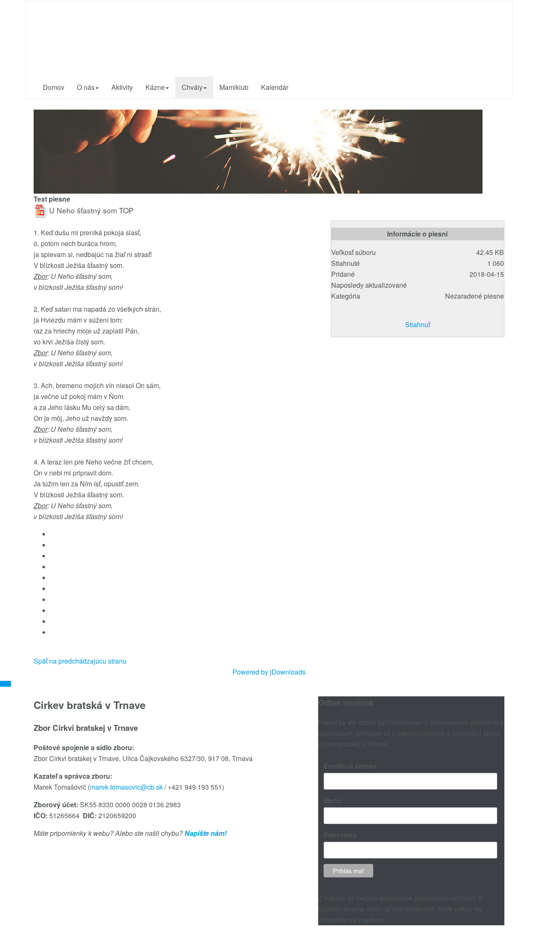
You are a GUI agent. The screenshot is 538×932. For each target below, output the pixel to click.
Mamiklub (233, 87)
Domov (53, 87)
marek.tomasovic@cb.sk (126, 787)
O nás (86, 87)
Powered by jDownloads (269, 672)
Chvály (192, 87)
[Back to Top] (5, 684)
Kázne (155, 87)
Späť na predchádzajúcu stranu (80, 661)
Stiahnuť (417, 324)
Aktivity (122, 87)
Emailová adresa (350, 766)
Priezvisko (340, 835)
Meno (332, 800)
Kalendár (274, 87)
